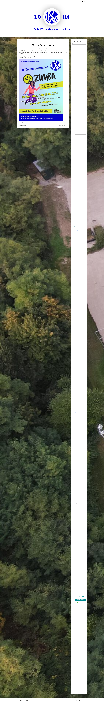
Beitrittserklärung (31, 35)
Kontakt (76, 35)
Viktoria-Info (66, 35)
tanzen (28, 122)
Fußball (45, 35)
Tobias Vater (23, 125)
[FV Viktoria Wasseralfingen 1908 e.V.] (52, 18)
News (40, 35)
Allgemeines (39, 43)
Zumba (32, 122)
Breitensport (55, 35)
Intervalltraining (22, 122)
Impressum (81, 700)
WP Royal (27, 700)
